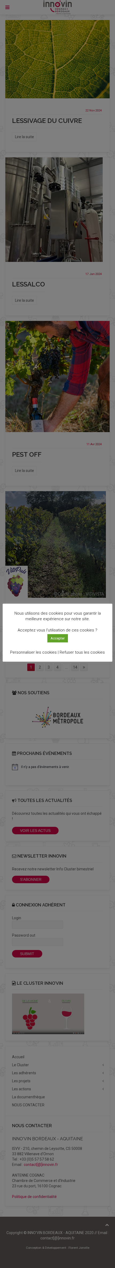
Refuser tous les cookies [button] (82, 652)
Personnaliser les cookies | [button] (34, 652)
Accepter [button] (58, 638)
